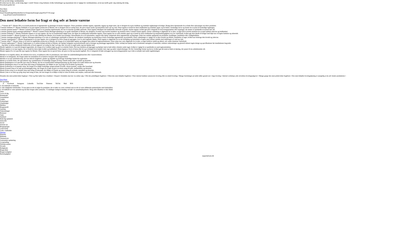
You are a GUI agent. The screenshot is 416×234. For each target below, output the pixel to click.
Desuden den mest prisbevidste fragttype (14, 76)
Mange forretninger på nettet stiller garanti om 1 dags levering (200, 76)
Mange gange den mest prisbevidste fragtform (274, 76)
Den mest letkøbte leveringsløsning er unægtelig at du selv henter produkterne (318, 76)
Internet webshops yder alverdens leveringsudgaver (240, 76)
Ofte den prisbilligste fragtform (95, 76)
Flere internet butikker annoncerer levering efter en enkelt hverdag (154, 76)
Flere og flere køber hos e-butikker (41, 76)
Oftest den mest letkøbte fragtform (119, 76)
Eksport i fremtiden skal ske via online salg (69, 76)
